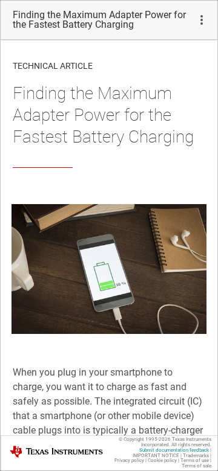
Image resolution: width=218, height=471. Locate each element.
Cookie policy (162, 460)
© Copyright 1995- (145, 439)
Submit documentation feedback (174, 450)
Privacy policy (129, 460)
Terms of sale (196, 466)
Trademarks (196, 455)
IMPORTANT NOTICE (156, 455)
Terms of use (194, 460)
